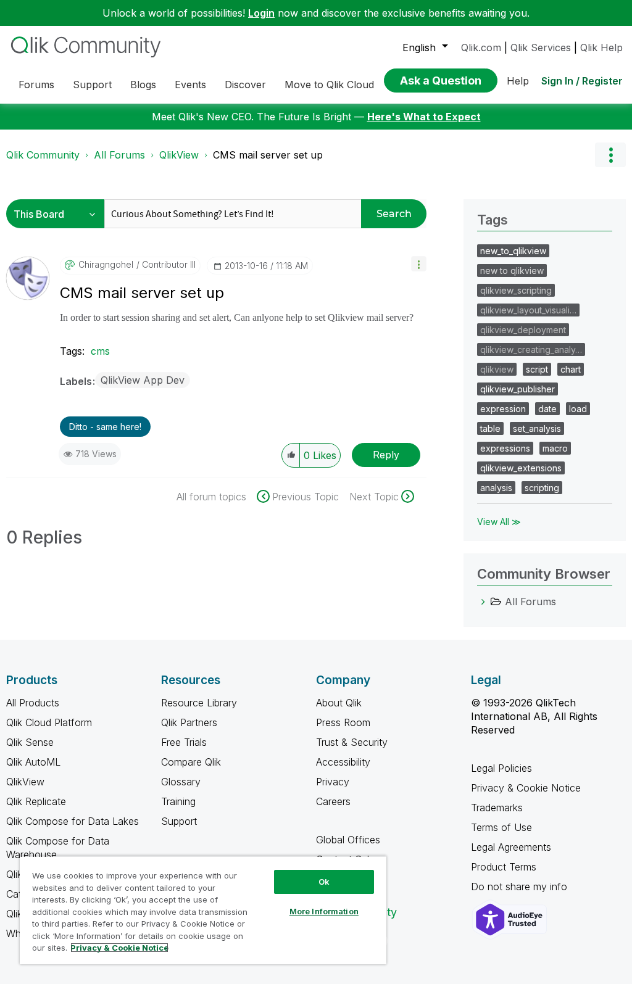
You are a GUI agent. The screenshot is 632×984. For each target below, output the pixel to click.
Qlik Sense (30, 742)
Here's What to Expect (424, 116)
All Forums (119, 155)
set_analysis (537, 428)
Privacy (332, 781)
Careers (333, 801)
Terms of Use (501, 827)
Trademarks (497, 807)
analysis (496, 487)
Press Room (343, 722)
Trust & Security (352, 742)
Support (179, 821)
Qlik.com (481, 47)
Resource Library (199, 703)
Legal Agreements (511, 847)
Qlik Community (43, 155)
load (578, 408)
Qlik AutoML (33, 762)
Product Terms (503, 867)
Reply (386, 455)
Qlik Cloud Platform (49, 722)
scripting (542, 487)
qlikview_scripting (516, 290)
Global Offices (348, 839)
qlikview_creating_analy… (531, 349)
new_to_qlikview (513, 251)
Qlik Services (540, 47)
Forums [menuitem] (36, 84)
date (547, 408)
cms (100, 351)
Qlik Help (601, 47)
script (537, 369)
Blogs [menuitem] (143, 84)
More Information (324, 911)
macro (555, 448)
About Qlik (339, 703)
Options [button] (610, 155)
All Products (32, 703)
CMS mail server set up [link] (268, 155)
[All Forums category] (483, 601)
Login (261, 13)
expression (503, 408)
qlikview (497, 369)
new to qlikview (512, 270)
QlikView (179, 155)
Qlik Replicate (36, 801)
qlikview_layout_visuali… (528, 310)
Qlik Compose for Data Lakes (72, 821)
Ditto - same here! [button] (105, 426)
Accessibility (343, 762)
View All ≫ (499, 521)
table (490, 428)
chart (570, 369)
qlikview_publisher (517, 389)
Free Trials (184, 742)
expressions (505, 448)
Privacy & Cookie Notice (526, 788)
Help (518, 81)
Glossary (181, 781)
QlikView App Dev (143, 380)
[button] (418, 263)
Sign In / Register (582, 81)
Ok (324, 882)
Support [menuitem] (92, 84)
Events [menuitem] (190, 84)
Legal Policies (501, 768)
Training (178, 801)
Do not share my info (520, 886)
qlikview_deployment (523, 330)
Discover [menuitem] (245, 84)
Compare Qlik (191, 762)
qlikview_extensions (521, 468)
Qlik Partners (189, 722)
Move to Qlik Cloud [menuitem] (329, 84)
